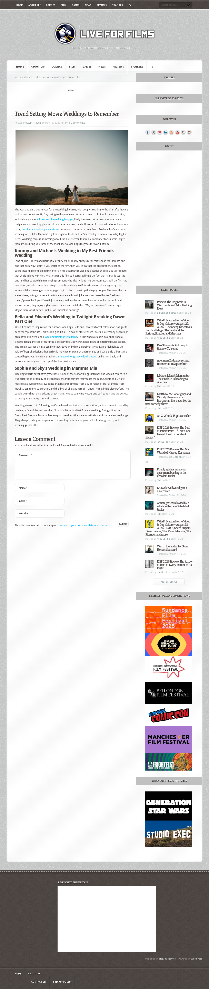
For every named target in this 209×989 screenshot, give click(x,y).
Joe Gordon (163, 441)
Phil (171, 353)
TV (129, 5)
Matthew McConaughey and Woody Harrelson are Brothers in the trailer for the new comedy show (168, 399)
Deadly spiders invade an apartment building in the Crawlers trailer (171, 472)
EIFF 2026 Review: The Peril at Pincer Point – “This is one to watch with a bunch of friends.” (167, 432)
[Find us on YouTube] (177, 132)
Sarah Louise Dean (167, 312)
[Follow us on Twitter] (153, 132)
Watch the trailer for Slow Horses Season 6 (172, 548)
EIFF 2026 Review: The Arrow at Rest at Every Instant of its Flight (174, 564)
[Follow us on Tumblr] (183, 132)
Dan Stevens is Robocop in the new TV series (172, 347)
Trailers (117, 5)
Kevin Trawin (33, 122)
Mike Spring (163, 337)
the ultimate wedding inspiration (40, 229)
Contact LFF (39, 982)
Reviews (102, 5)
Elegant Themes (167, 958)
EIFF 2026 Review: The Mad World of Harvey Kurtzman (173, 451)
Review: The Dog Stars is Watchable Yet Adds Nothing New (174, 305)
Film (63, 5)
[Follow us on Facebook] (147, 132)
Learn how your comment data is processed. (84, 525)
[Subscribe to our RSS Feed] (171, 132)
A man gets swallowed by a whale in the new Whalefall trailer (173, 506)
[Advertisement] (71, 98)
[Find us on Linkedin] (165, 132)
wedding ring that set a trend (61, 337)
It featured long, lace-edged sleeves (77, 356)
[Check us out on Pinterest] (159, 132)
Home (19, 5)
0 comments (78, 122)
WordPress (196, 958)
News (88, 5)
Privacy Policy (62, 982)
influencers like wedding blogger (55, 219)
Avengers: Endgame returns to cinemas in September (173, 362)
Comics (50, 5)
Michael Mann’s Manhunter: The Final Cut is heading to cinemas (173, 378)
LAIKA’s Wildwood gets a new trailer (172, 489)
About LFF (34, 5)
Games (76, 5)
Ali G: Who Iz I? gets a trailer (173, 416)
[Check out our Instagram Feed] (189, 132)
